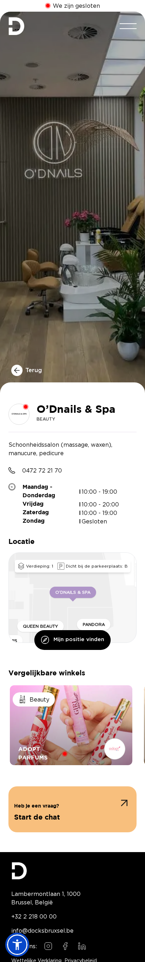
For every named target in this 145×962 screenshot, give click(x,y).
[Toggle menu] (128, 26)
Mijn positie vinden (78, 639)
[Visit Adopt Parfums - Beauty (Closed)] (71, 725)
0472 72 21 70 (42, 470)
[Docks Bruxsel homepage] (72, 871)
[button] (72, 809)
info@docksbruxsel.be (42, 930)
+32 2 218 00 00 (34, 916)
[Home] (16, 26)
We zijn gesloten (76, 6)
